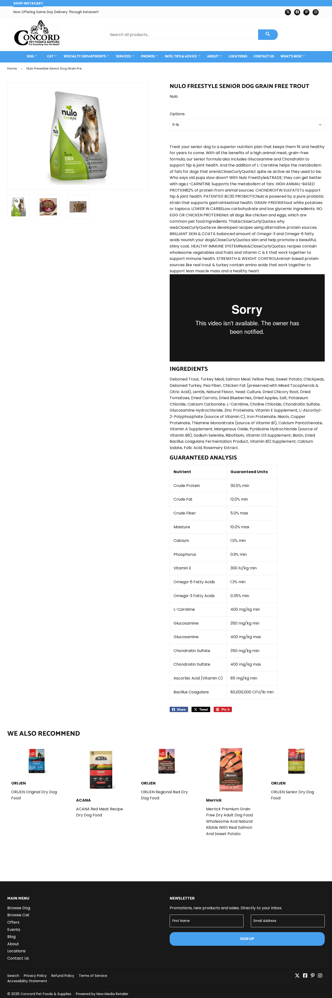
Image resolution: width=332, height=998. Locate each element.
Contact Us (264, 56)
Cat (50, 56)
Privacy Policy (35, 975)
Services (123, 56)
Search (13, 975)
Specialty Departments (85, 56)
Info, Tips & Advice (181, 56)
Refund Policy (62, 975)
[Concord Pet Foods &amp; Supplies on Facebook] (305, 976)
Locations (238, 56)
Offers (13, 922)
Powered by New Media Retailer (102, 993)
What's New (291, 56)
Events (13, 929)
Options (177, 114)
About (213, 56)
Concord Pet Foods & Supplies (45, 993)
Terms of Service (93, 975)
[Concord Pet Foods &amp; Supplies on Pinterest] (313, 976)
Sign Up (247, 939)
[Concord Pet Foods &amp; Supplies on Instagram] (320, 976)
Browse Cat (18, 915)
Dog (31, 56)
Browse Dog (18, 908)
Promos (148, 56)
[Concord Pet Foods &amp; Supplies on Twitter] (297, 976)
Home (12, 68)
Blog (11, 936)
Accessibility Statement (27, 981)
